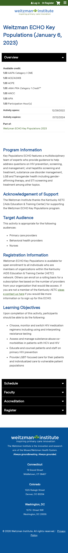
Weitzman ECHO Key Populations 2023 (25, 128)
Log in (36, 3)
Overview (11, 57)
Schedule (11, 383)
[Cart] (58, 4)
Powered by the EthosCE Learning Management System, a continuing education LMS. (55, 550)
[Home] (34, 11)
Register (49, 3)
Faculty (9, 392)
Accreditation (14, 401)
